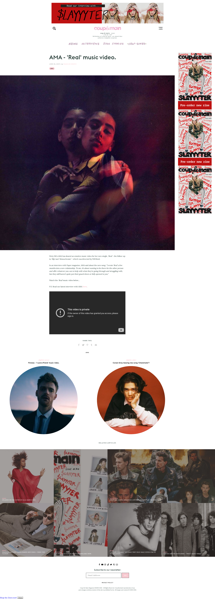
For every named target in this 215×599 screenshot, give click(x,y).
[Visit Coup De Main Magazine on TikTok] (108, 565)
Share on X (83, 345)
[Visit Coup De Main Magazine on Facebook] (99, 565)
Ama (51, 68)
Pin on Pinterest (87, 345)
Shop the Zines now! (8, 598)
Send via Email (96, 345)
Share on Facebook (79, 345)
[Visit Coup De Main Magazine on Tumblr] (114, 565)
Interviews (90, 42)
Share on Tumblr (91, 345)
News (73, 45)
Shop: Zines (137, 42)
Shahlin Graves (70, 64)
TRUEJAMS (161, 28)
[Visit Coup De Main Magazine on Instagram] (105, 565)
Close (20, 598)
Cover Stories (113, 42)
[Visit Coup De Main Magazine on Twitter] (111, 565)
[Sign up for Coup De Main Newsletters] (116, 565)
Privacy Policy (107, 582)
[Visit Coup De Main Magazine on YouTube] (102, 565)
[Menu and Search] (54, 28)
